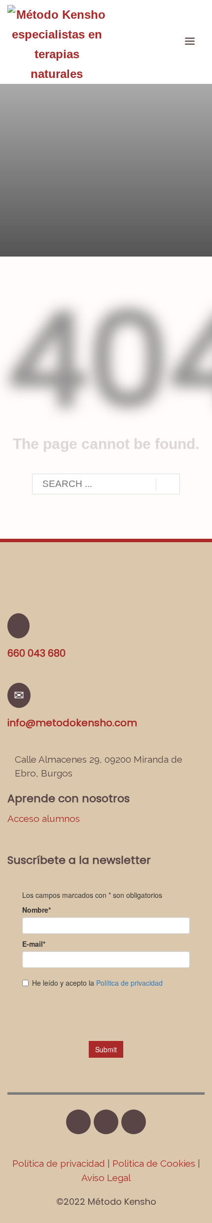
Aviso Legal (106, 1177)
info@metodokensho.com (72, 723)
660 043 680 (36, 653)
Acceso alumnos (43, 818)
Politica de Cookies (153, 1163)
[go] (168, 484)
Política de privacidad (59, 1163)
